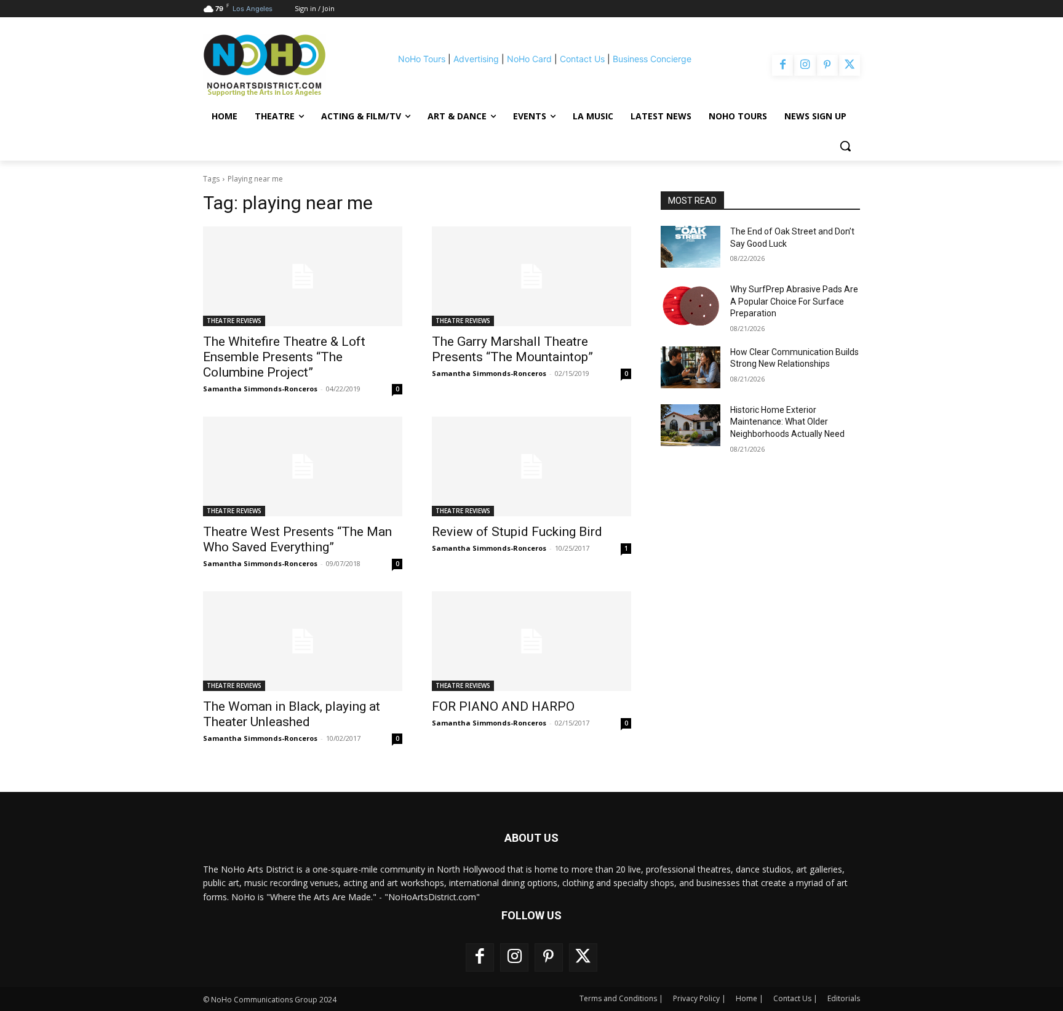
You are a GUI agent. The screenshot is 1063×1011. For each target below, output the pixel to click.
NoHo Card (529, 59)
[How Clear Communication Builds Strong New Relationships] (690, 367)
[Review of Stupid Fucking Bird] (531, 466)
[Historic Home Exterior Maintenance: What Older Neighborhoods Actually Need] (690, 425)
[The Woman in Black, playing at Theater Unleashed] (302, 641)
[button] (845, 146)
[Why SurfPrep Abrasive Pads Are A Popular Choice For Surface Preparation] (690, 305)
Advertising (476, 59)
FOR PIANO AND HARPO (503, 706)
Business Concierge (652, 59)
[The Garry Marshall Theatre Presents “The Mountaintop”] (531, 276)
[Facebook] (782, 65)
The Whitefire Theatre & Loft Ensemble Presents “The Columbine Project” (284, 357)
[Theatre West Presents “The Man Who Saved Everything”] (302, 466)
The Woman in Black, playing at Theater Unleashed (291, 714)
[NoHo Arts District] (281, 65)
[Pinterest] (827, 65)
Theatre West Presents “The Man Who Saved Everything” (297, 539)
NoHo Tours (421, 59)
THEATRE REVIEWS (234, 320)
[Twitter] (849, 65)
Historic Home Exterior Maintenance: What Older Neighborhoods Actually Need (787, 422)
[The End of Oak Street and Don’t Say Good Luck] (690, 247)
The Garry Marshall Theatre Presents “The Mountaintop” (512, 349)
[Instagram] (804, 65)
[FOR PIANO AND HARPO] (531, 641)
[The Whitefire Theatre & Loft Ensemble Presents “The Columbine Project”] (302, 276)
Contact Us (582, 59)
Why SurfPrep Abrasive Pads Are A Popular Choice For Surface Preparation (794, 301)
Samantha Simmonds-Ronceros (260, 388)
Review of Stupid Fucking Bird (517, 531)
